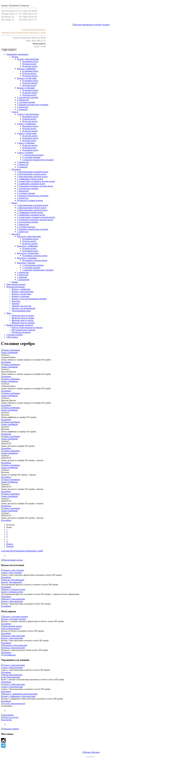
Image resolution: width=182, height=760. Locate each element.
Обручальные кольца (15, 284)
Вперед (9, 544)
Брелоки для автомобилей (23, 308)
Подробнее (6, 362)
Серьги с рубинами (26, 143)
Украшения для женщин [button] (17, 54)
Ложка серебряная (9, 352)
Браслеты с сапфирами (27, 246)
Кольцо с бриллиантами (12, 601)
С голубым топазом (31, 157)
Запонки (15, 303)
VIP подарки (12, 337)
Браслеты (16, 234)
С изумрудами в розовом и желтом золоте (36, 181)
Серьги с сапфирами (26, 124)
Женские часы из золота (23, 320)
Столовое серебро (14, 335)
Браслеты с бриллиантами (29, 236)
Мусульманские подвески (23, 330)
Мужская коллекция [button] (15, 287)
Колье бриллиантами (10, 677)
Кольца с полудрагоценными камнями (29, 299)
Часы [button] (8, 313)
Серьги (15, 112)
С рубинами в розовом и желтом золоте (35, 186)
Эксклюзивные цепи (21, 311)
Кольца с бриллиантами (28, 59)
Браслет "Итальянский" (12, 582)
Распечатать (6, 720)
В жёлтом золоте (30, 131)
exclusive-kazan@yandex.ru (34, 29)
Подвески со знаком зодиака (30, 200)
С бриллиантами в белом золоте (31, 174)
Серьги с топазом (25, 152)
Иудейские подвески (21, 332)
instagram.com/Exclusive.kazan (14, 32)
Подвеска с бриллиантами (13, 648)
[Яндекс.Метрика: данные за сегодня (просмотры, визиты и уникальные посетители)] (91, 752)
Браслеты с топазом (26, 263)
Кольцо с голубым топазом (13, 619)
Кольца (15, 57)
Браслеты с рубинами (27, 258)
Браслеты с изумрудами (28, 253)
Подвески (16, 169)
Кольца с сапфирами (26, 69)
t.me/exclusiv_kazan (37, 32)
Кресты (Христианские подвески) (27, 327)
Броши (15, 282)
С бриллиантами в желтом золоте (32, 176)
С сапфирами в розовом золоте (31, 184)
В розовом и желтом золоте (34, 255)
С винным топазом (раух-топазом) (32, 104)
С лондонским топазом (27, 97)
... (7, 539)
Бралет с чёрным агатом (12, 592)
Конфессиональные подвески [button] (19, 325)
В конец (10, 546)
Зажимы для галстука (21, 306)
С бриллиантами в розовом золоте (32, 172)
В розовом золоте (30, 61)
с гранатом (22, 277)
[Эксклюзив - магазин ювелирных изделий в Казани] (91, 24)
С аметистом (23, 100)
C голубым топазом (26, 102)
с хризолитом (23, 279)
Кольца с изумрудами (27, 78)
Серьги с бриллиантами (28, 114)
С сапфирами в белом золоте (30, 179)
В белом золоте (29, 64)
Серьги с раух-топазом (11, 572)
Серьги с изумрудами (27, 133)
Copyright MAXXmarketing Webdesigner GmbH (22, 551)
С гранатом (22, 109)
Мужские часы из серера (23, 318)
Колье (14, 203)
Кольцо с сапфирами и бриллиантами (18, 696)
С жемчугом (22, 107)
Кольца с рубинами (26, 88)
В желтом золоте (30, 66)
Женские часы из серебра (23, 323)
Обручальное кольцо (10, 628)
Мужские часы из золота (23, 315)
